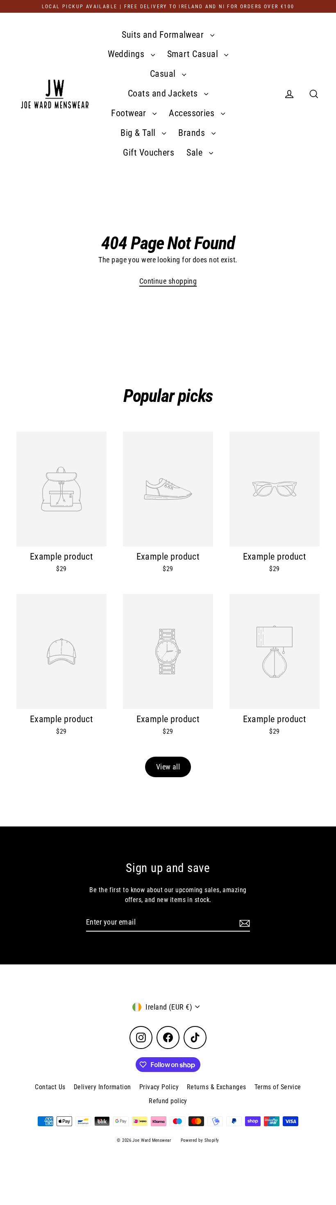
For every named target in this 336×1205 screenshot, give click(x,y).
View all (168, 766)
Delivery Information (102, 1087)
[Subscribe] (243, 922)
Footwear (129, 113)
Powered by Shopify (200, 1140)
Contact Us (50, 1087)
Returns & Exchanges (216, 1087)
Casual (164, 74)
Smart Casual (193, 54)
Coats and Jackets (164, 93)
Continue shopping (168, 281)
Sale (195, 152)
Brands (192, 133)
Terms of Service (277, 1087)
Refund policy (168, 1101)
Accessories (192, 113)
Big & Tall (139, 133)
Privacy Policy (159, 1087)
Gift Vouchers (148, 152)
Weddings (127, 54)
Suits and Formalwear (164, 35)
